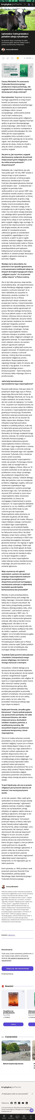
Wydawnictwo (11, 1118)
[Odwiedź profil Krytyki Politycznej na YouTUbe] (23, 1103)
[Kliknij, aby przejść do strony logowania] (32, 4)
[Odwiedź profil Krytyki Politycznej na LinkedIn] (27, 1103)
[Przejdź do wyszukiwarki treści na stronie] (25, 4)
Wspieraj (4, 1118)
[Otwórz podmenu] (32, 1094)
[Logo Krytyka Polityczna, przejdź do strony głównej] (11, 4)
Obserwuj (24, 1118)
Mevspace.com (19, 1109)
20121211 (11, 935)
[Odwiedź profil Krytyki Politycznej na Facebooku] (11, 1103)
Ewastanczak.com (7, 1111)
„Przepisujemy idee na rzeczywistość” (15, 1094)
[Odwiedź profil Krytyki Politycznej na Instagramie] (15, 1103)
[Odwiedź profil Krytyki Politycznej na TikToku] (19, 1103)
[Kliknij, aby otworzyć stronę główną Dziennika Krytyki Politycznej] (17, 1116)
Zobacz (13, 1024)
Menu (31, 1118)
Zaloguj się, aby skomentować (17, 969)
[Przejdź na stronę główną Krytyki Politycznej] (11, 1087)
